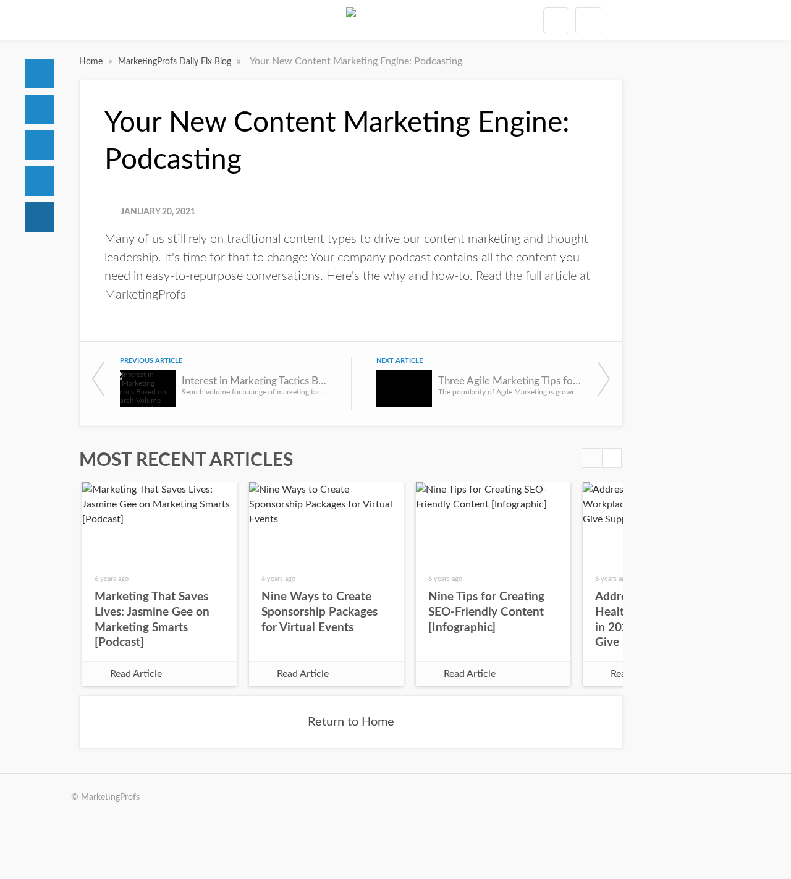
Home (39, 73)
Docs (39, 109)
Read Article (136, 674)
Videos (39, 181)
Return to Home (351, 722)
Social (39, 145)
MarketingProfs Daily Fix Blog (176, 61)
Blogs (39, 217)
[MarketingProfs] (351, 20)
